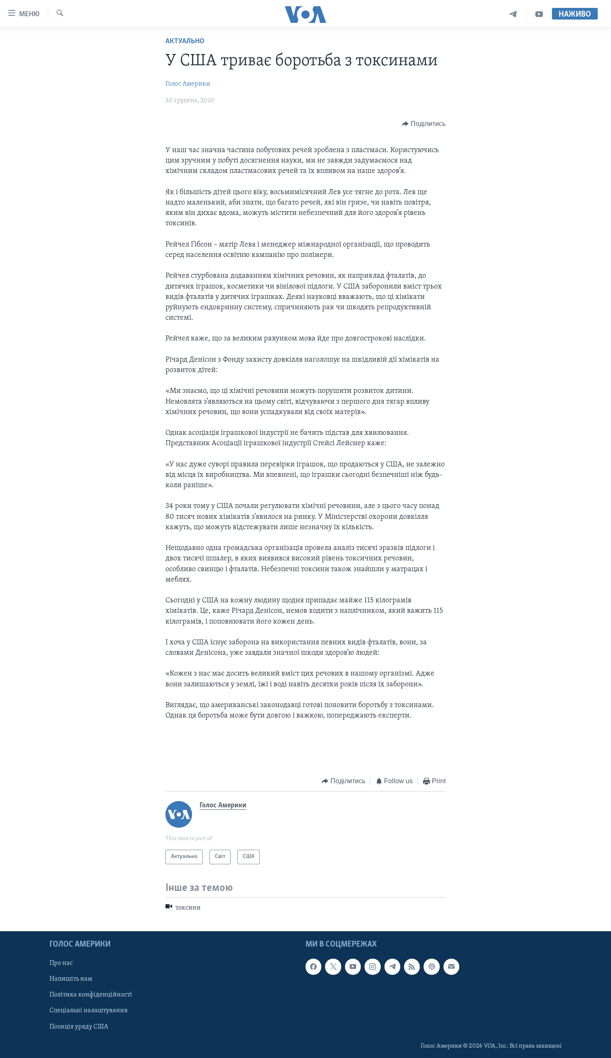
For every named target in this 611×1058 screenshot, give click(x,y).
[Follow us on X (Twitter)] (333, 966)
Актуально (184, 41)
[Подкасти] (431, 966)
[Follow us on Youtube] (353, 966)
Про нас (61, 963)
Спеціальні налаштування (88, 1010)
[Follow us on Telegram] (392, 966)
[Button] (424, 123)
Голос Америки (187, 84)
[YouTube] (539, 14)
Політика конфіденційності (90, 994)
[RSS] (412, 966)
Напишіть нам (70, 979)
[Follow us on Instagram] (372, 966)
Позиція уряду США (78, 1026)
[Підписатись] (451, 966)
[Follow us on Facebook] (313, 966)
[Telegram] (513, 14)
